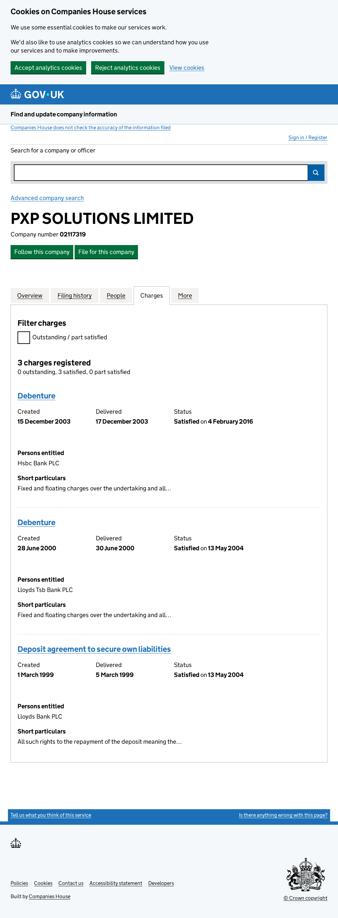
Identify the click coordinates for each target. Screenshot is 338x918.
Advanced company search (47, 198)
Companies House (49, 896)
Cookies (43, 883)
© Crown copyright (305, 898)
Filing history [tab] (74, 295)
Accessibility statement (115, 883)
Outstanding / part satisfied (69, 337)
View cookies (186, 67)
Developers (161, 883)
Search (316, 172)
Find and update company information (64, 114)
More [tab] (185, 295)
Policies (19, 883)
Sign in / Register (307, 137)
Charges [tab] (151, 295)
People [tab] (116, 295)
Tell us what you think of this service (51, 815)
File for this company (106, 252)
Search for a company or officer (53, 150)
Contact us (71, 883)
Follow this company (42, 252)
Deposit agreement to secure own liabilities (94, 649)
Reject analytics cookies (127, 67)
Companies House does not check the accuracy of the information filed (91, 127)
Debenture (36, 395)
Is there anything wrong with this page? (283, 815)
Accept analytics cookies (48, 67)
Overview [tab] (30, 295)
